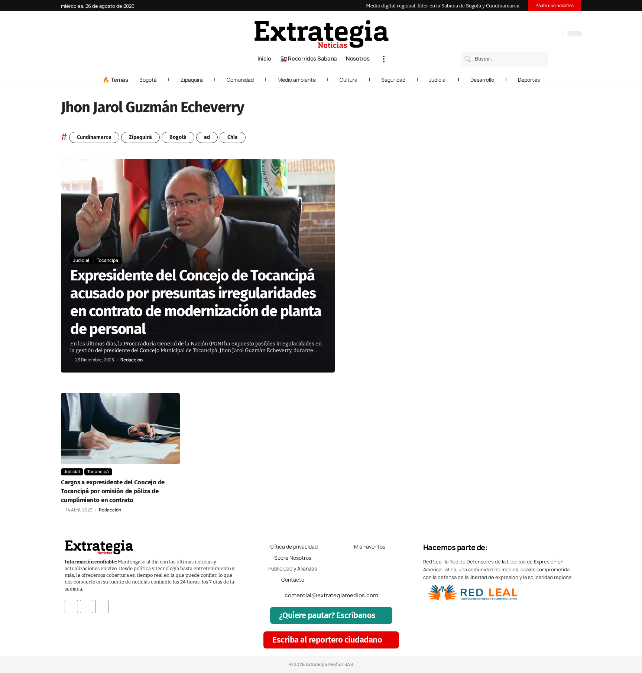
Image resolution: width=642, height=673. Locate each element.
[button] (384, 59)
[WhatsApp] (555, 34)
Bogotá (148, 79)
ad (207, 137)
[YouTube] (525, 34)
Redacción (131, 360)
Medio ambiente (297, 79)
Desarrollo (482, 79)
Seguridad (393, 79)
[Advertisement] (531, 270)
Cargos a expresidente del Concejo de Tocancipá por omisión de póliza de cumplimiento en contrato (113, 491)
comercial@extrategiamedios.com (331, 595)
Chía (232, 137)
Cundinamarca (94, 137)
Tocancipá (107, 260)
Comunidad (240, 79)
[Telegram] (548, 34)
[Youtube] (101, 606)
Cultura (348, 79)
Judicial (438, 79)
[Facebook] (518, 34)
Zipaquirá (192, 79)
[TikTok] (540, 34)
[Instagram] (533, 34)
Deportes (529, 79)
